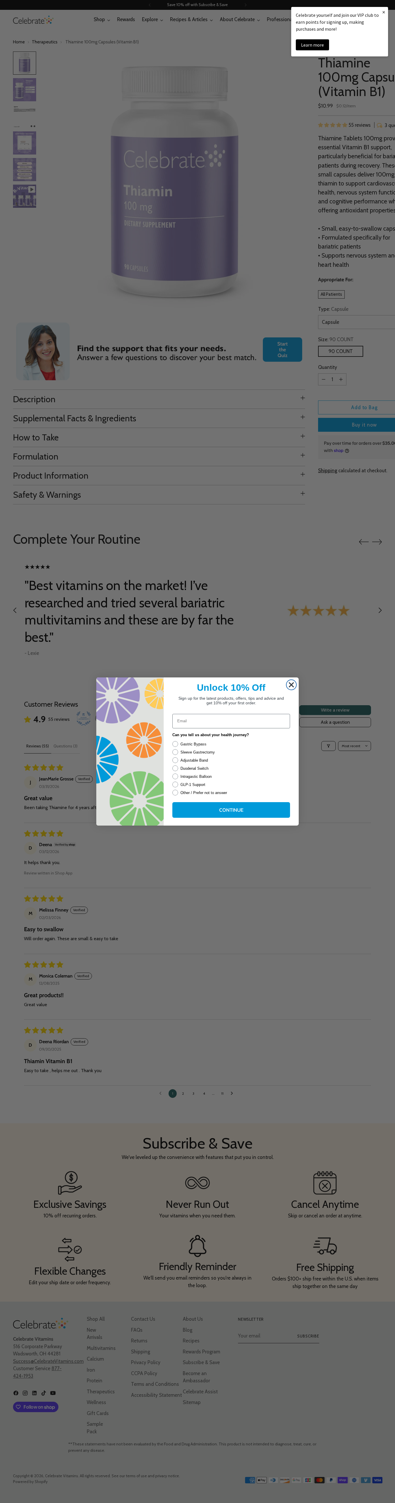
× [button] (383, 12)
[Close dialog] (291, 685)
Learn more (312, 45)
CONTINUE (231, 810)
